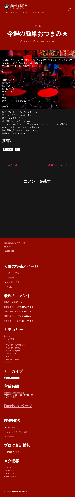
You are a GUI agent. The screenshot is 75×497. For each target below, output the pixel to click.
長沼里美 (10, 437)
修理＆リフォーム (13, 359)
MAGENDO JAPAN (19, 491)
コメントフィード (11, 473)
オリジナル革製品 (13, 348)
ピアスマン (10, 357)
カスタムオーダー (13, 351)
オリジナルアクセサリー (15, 345)
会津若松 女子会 (13, 282)
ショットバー (11, 354)
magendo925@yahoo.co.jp (14, 393)
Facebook (9, 250)
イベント (9, 342)
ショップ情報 (9, 339)
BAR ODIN (11, 427)
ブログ (7, 247)
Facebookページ (18, 406)
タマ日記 (37, 26)
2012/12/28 (26, 41)
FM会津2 (10, 278)
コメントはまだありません (45, 41)
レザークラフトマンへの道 (17, 432)
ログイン (7, 467)
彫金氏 (9, 287)
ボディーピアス (13, 273)
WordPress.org (10, 476)
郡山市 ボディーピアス (13, 307)
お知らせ (7, 336)
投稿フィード (9, 470)
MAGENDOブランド (14, 243)
